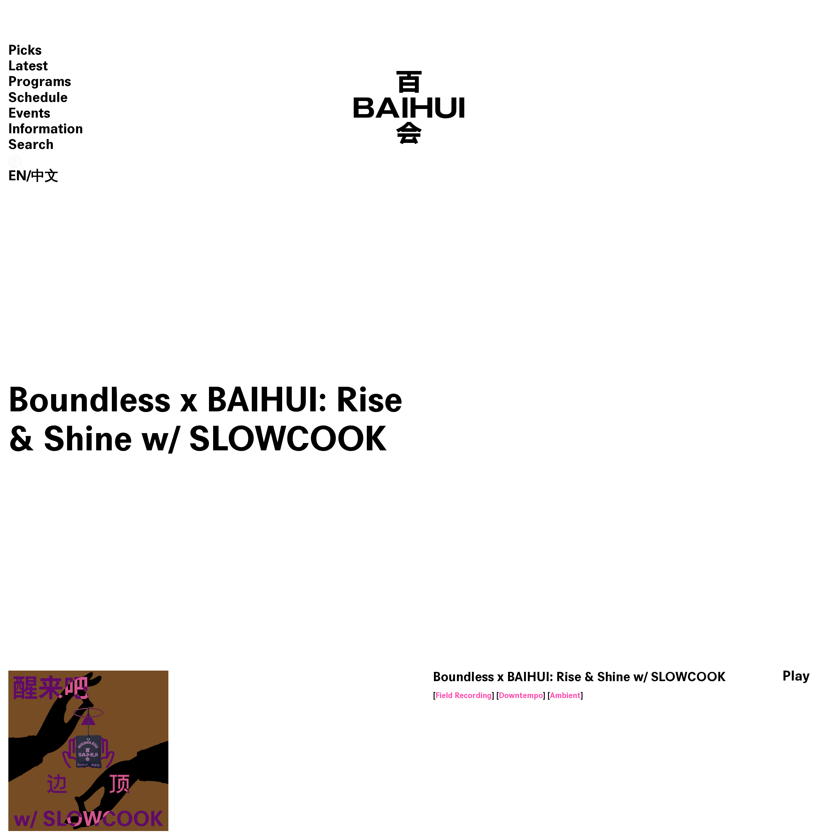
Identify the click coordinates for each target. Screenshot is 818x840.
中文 (44, 176)
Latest (28, 66)
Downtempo (521, 695)
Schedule (38, 97)
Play (796, 676)
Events (29, 113)
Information (45, 129)
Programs (39, 82)
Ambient (565, 695)
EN (17, 176)
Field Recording (464, 695)
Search (31, 144)
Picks (25, 50)
